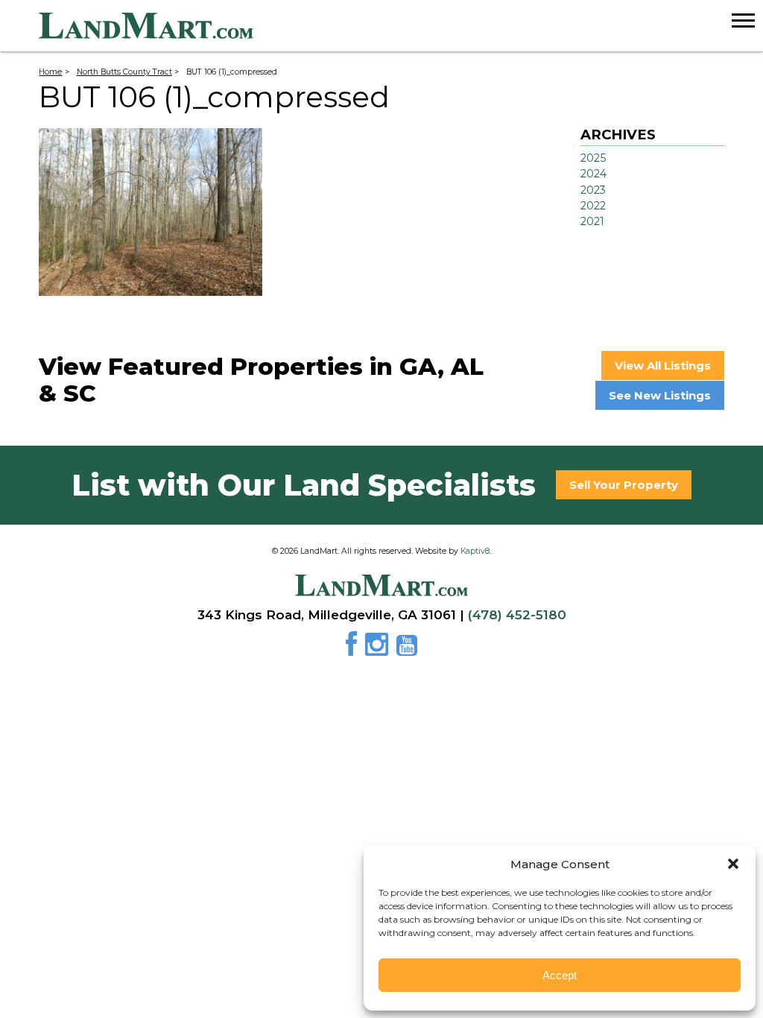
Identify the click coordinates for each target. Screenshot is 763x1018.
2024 (593, 173)
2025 (593, 158)
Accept (559, 975)
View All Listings (663, 365)
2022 (593, 205)
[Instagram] (379, 649)
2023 (593, 190)
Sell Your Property (623, 485)
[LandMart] (401, 26)
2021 (592, 221)
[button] (733, 863)
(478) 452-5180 (517, 614)
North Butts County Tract (124, 72)
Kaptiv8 (475, 551)
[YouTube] (407, 649)
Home (50, 72)
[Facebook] (354, 649)
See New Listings (660, 395)
